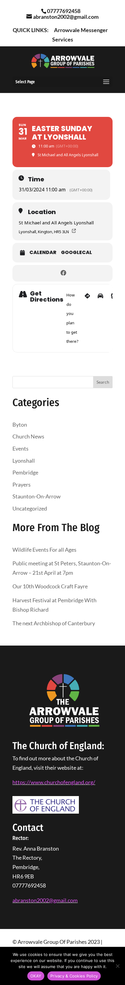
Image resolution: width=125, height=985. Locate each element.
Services (62, 40)
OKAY (35, 975)
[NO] (117, 966)
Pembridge (25, 472)
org (89, 782)
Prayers (21, 484)
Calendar (42, 252)
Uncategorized (29, 508)
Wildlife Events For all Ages (44, 549)
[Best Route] (87, 318)
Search (102, 382)
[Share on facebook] (63, 273)
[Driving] (100, 318)
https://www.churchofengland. (48, 782)
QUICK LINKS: (31, 30)
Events (20, 448)
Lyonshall (23, 460)
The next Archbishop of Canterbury (53, 623)
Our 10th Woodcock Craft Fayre (50, 586)
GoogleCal (76, 252)
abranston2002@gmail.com (45, 900)
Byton (19, 424)
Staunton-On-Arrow (36, 496)
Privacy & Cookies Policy (74, 975)
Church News (28, 436)
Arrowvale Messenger (81, 30)
